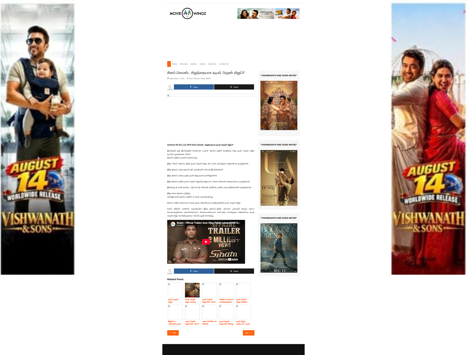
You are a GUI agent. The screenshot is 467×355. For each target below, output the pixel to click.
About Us (212, 64)
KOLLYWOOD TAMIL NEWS (200, 78)
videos (202, 64)
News (174, 64)
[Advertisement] (233, 39)
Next (247, 333)
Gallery (193, 64)
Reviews (184, 64)
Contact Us (224, 64)
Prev (174, 333)
